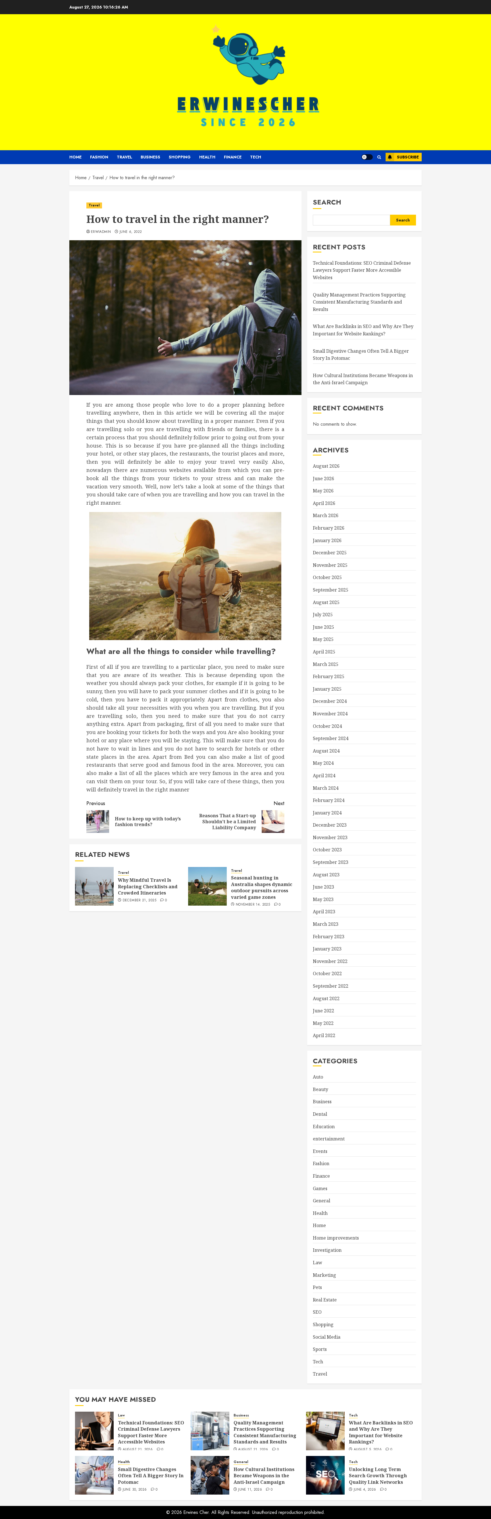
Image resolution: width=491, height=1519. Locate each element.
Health (207, 157)
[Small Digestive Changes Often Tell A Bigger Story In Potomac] (94, 1475)
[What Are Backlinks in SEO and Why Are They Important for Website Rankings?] (325, 1431)
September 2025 (330, 590)
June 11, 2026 (250, 1489)
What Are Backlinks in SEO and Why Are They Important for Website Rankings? (381, 1432)
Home (75, 157)
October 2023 (327, 850)
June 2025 (323, 627)
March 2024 (325, 788)
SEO (317, 1312)
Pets (317, 1287)
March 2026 (325, 515)
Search (327, 202)
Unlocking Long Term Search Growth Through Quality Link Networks (378, 1475)
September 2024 (330, 738)
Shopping (180, 157)
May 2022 (323, 1023)
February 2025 (328, 676)
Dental (320, 1114)
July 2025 (323, 614)
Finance (233, 157)
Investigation (327, 1250)
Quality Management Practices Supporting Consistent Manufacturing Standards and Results (359, 302)
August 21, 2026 (138, 1449)
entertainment (329, 1139)
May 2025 (323, 639)
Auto (318, 1077)
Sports (320, 1349)
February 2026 (328, 528)
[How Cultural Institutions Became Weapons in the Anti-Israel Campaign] (210, 1475)
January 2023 (327, 949)
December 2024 (330, 701)
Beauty (320, 1089)
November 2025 (330, 565)
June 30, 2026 (135, 1489)
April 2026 (324, 503)
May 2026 (323, 491)
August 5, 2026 (368, 1449)
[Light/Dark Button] (367, 157)
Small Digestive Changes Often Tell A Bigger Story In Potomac (151, 1475)
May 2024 (323, 763)
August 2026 (326, 466)
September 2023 (330, 862)
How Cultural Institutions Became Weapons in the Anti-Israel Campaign (264, 1475)
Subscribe (408, 157)
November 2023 (330, 837)
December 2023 (330, 825)
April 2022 (324, 1035)
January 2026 (327, 540)
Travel (124, 157)
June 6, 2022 (131, 232)
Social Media (326, 1337)
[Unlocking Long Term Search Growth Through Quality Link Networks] (325, 1475)
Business (150, 157)
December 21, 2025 (139, 900)
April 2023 (324, 911)
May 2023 (323, 899)
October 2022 (327, 973)
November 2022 (330, 961)
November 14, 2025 (253, 904)
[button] (379, 157)
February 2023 (328, 936)
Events (320, 1151)
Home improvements (336, 1238)
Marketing (324, 1275)
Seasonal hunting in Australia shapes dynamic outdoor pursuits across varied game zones (261, 887)
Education (324, 1126)
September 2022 (330, 986)
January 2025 (327, 689)
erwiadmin (101, 232)
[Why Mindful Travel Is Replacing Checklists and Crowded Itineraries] (94, 886)
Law (317, 1262)
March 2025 (325, 664)
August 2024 (326, 751)
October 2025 (327, 577)
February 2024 (328, 800)
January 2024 (327, 813)
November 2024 (330, 714)
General (321, 1201)
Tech (255, 157)
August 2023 (326, 875)
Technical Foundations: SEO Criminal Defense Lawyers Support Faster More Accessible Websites (362, 270)
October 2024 (327, 726)
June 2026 (323, 478)
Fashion (99, 157)
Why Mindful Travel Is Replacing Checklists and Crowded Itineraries (148, 886)
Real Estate (325, 1300)
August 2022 (326, 998)
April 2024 (324, 775)
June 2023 (323, 887)
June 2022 (323, 1011)
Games (320, 1188)
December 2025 (330, 552)
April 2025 (324, 652)
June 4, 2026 (365, 1489)
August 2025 (326, 602)
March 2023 (325, 924)
